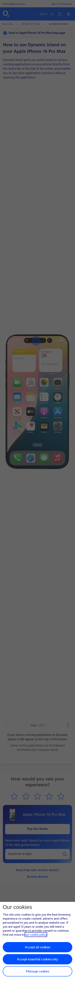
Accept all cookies (37, 947)
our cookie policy (36, 935)
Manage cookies (37, 971)
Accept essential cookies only (37, 959)
